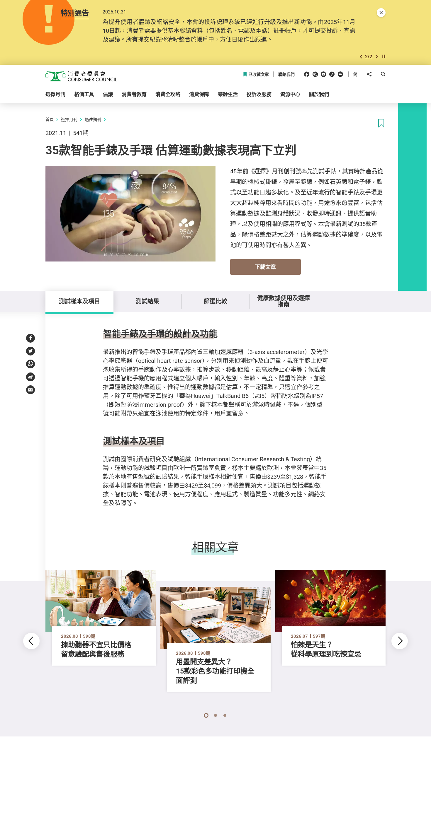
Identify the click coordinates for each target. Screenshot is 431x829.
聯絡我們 (286, 74)
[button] (361, 57)
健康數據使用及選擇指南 (283, 301)
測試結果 (147, 301)
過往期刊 (93, 119)
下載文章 (265, 266)
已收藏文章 (258, 74)
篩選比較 (215, 301)
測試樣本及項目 (79, 301)
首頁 (49, 119)
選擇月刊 (69, 119)
